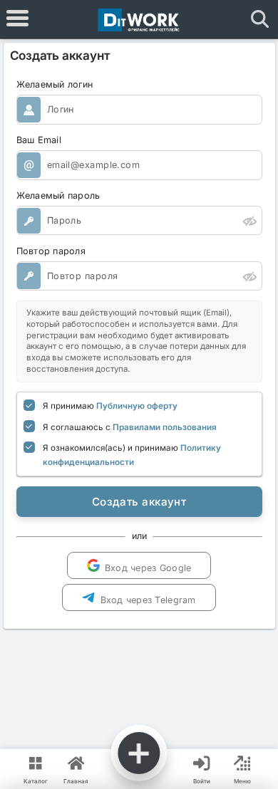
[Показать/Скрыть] (250, 220)
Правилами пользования (165, 427)
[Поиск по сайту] (260, 19)
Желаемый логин (54, 84)
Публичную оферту (136, 406)
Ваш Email (38, 140)
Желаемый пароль (58, 195)
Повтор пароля (51, 251)
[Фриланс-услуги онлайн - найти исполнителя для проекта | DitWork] (138, 20)
